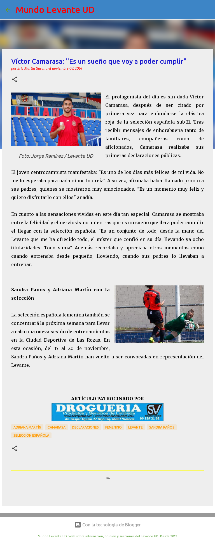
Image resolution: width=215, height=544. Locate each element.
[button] (14, 80)
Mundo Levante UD (55, 9)
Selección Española (31, 435)
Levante (135, 427)
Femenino (113, 427)
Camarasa (57, 427)
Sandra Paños (161, 427)
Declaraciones (85, 427)
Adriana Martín (27, 427)
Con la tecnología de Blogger (111, 524)
